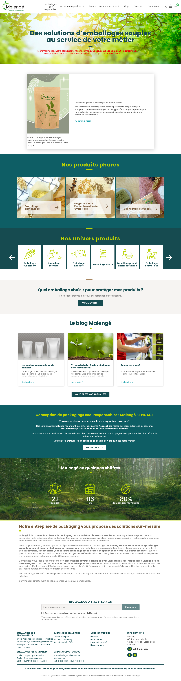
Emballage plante (103, 264)
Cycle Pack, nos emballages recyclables (35, 639)
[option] (30, 257)
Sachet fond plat (61, 636)
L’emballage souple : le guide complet (38, 366)
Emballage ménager (54, 264)
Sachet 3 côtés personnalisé (30, 658)
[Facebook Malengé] (129, 655)
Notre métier (96, 639)
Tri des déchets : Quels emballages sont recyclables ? (90, 366)
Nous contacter (97, 645)
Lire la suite (27, 382)
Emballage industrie (79, 264)
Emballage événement (29, 264)
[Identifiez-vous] (170, 6)
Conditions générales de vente (53, 676)
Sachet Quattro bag (63, 639)
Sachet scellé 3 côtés (63, 642)
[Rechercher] (165, 6)
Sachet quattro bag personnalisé (32, 661)
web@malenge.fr (141, 649)
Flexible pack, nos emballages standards (35, 641)
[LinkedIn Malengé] (135, 655)
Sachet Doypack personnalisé (30, 655)
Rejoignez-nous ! (130, 365)
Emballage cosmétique (151, 264)
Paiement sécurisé (98, 642)
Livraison (94, 636)
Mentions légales (75, 676)
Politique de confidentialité (94, 676)
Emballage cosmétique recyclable (69, 661)
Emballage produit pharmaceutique (127, 264)
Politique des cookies (114, 676)
